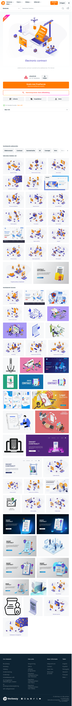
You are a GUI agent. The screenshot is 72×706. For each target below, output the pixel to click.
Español (63, 665)
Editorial (36, 2)
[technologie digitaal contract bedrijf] (10, 380)
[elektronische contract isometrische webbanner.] (13, 296)
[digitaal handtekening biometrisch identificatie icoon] (11, 503)
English (63, 663)
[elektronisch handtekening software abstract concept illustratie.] (18, 420)
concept (47, 149)
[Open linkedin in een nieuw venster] (28, 697)
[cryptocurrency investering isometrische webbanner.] (17, 272)
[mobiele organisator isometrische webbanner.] (13, 216)
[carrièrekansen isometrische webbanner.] (36, 251)
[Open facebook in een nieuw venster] (22, 697)
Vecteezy (5, 665)
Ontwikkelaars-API (8, 676)
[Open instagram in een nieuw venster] (25, 697)
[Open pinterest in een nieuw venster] (31, 697)
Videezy (5, 668)
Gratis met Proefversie (36, 85)
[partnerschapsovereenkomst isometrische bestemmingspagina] (57, 485)
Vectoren (9, 2)
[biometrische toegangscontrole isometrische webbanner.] (12, 312)
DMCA (30, 665)
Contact (49, 665)
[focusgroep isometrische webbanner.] (36, 216)
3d (40, 149)
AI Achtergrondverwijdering (11, 684)
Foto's (19, 2)
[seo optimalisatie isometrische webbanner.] (58, 199)
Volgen (45, 78)
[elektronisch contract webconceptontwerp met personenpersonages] (57, 296)
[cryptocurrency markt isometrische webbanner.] (33, 181)
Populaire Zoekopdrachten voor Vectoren (33, 674)
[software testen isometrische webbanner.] (13, 251)
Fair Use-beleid (62, 700)
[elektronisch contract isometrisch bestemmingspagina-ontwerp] (14, 234)
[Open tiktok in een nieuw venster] (34, 697)
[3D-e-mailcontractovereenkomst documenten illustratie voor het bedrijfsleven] (51, 272)
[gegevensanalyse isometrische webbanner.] (58, 165)
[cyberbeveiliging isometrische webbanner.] (56, 466)
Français (63, 673)
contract (19, 149)
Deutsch (63, 671)
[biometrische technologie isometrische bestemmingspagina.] (17, 398)
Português (64, 668)
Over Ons (50, 668)
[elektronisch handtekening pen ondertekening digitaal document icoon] (10, 364)
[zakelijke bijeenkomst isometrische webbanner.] (12, 485)
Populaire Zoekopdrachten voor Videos (33, 685)
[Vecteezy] (3, 3)
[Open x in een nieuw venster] (37, 697)
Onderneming (7, 671)
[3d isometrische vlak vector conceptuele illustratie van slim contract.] (52, 420)
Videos (27, 2)
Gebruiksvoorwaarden (52, 699)
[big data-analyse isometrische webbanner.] (13, 165)
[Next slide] (65, 149)
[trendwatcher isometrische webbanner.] (58, 216)
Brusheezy (6, 663)
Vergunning (31, 663)
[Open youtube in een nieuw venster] (40, 697)
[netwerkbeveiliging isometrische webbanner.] (36, 199)
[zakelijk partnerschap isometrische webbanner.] (13, 347)
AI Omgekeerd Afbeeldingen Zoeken (9, 680)
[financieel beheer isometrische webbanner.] (13, 199)
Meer (8, 4)
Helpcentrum (51, 663)
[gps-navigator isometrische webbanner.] (58, 251)
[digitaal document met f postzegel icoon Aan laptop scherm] (13, 444)
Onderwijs (6, 673)
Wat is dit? (20, 105)
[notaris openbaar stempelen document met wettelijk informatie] (33, 605)
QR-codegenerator (9, 688)
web (55, 149)
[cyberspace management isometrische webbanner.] (12, 181)
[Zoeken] (63, 8)
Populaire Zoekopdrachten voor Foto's (33, 679)
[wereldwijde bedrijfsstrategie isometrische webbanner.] (36, 165)
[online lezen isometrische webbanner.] (33, 503)
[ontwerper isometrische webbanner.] (58, 234)
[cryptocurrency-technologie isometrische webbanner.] (36, 347)
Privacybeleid (64, 699)
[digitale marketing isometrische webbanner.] (36, 234)
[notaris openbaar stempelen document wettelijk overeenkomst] (12, 605)
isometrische (30, 149)
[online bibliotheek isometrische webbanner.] (57, 503)
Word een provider (50, 671)
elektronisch (8, 149)
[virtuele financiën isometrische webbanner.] (58, 586)
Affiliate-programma (31, 669)
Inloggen (62, 3)
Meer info (7, 108)
